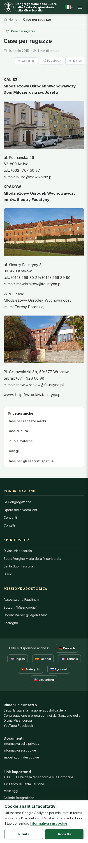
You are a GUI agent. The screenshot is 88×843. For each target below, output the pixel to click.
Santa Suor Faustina (18, 566)
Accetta (64, 834)
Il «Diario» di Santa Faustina (24, 784)
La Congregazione (17, 502)
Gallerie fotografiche (19, 798)
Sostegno (11, 623)
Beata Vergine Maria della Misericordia (32, 559)
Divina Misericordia (18, 551)
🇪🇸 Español (43, 659)
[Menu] (79, 7)
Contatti (9, 525)
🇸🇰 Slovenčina (44, 679)
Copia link (28, 60)
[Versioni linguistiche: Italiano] (69, 7)
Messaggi (11, 791)
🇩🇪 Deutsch (67, 648)
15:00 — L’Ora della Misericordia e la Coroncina (39, 777)
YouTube (10, 725)
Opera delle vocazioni (20, 510)
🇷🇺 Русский (58, 669)
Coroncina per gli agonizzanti (25, 615)
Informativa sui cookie (20, 750)
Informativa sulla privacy (21, 743)
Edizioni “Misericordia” (20, 607)
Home (13, 19)
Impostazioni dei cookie (21, 757)
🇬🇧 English (17, 659)
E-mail (77, 60)
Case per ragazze (23, 31)
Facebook (54, 60)
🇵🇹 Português (30, 669)
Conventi (10, 517)
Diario (8, 574)
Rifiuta (23, 834)
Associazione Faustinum (21, 599)
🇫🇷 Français (69, 659)
